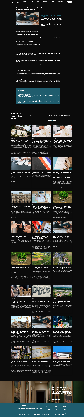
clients (56, 409)
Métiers (38, 1)
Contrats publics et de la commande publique (51, 16)
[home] (15, 2)
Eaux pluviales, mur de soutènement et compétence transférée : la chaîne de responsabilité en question (40, 237)
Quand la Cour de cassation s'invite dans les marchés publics (20, 207)
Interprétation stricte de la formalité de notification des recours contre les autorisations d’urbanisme (40, 362)
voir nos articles (52, 120)
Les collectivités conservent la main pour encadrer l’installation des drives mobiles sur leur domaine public (62, 301)
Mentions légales (37, 414)
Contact (64, 409)
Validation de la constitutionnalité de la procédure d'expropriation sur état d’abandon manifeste (20, 141)
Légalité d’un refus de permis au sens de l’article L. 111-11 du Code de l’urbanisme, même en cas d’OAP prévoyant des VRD (41, 141)
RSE (46, 411)
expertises (56, 411)
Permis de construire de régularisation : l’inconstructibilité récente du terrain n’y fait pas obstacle (20, 362)
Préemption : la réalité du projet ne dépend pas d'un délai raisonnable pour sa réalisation (62, 362)
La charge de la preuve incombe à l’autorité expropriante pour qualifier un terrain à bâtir (62, 268)
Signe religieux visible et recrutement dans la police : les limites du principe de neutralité (41, 301)
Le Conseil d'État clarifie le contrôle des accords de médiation (19, 237)
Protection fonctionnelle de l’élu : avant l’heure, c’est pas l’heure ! (41, 173)
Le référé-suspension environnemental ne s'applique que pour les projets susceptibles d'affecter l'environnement (62, 207)
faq (63, 411)
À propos (47, 406)
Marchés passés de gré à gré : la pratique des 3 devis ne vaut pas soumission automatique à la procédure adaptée (20, 174)
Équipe (32, 1)
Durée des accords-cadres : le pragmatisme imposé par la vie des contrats (41, 332)
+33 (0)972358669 (57, 414)
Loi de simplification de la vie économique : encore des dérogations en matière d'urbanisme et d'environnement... (41, 269)
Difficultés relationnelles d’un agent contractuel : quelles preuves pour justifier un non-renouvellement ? (20, 301)
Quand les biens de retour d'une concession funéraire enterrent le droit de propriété (62, 237)
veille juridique (60, 1)
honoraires (48, 409)
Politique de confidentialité (46, 414)
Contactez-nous (56, 399)
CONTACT (69, 1)
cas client (64, 406)
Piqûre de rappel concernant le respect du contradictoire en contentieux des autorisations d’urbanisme (19, 332)
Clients (52, 1)
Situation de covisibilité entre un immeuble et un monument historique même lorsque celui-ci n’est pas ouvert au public (62, 141)
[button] (25, 2)
